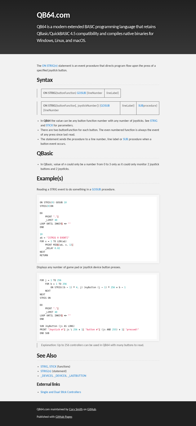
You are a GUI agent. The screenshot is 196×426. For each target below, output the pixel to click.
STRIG (153, 121)
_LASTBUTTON (77, 375)
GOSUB (81, 93)
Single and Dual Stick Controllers (61, 392)
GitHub (91, 409)
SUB (140, 105)
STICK (49, 125)
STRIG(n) (46, 371)
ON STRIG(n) (50, 65)
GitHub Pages (64, 417)
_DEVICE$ (60, 375)
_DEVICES (47, 375)
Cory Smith (76, 409)
